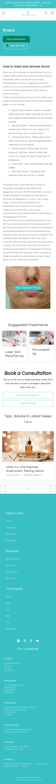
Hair (8, 616)
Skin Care (10, 578)
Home (9, 521)
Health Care (12, 572)
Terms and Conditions (33, 777)
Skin (8, 622)
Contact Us (11, 540)
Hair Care (10, 565)
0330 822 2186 (17, 45)
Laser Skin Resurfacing (14, 353)
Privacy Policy (20, 777)
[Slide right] (53, 488)
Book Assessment (16, 39)
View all (28, 421)
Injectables (11, 629)
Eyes (8, 609)
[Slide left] (3, 488)
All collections (13, 559)
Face (8, 597)
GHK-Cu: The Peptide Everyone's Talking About (25, 469)
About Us (10, 534)
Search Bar (11, 527)
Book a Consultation (28, 395)
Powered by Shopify (35, 780)
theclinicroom (24, 780)
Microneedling (41, 351)
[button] (3, 13)
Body (8, 603)
